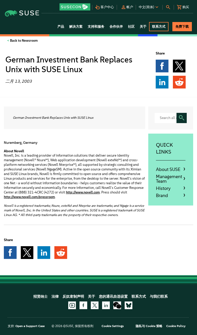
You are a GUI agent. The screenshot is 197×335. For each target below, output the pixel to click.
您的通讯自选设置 (113, 296)
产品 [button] (60, 26)
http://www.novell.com (83, 192)
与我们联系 (159, 296)
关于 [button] (143, 26)
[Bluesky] (128, 305)
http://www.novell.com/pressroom (29, 197)
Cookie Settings (113, 326)
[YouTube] (72, 305)
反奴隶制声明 (73, 296)
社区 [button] (131, 26)
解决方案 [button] (76, 26)
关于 (91, 296)
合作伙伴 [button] (116, 26)
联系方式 (139, 296)
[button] (75, 5)
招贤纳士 (40, 296)
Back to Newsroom (23, 40)
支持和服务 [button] (96, 26)
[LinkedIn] (106, 305)
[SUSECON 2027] (75, 6)
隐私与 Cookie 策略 (149, 326)
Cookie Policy (175, 326)
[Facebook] (83, 305)
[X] (94, 305)
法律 (55, 296)
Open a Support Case (30, 326)
